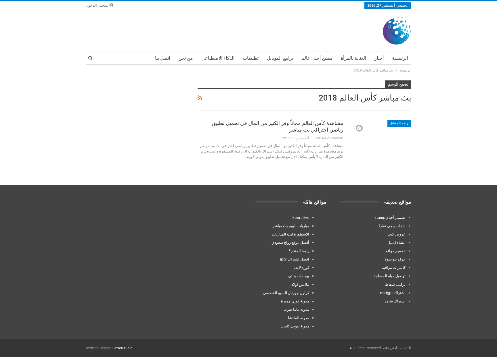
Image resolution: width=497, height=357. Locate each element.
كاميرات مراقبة (394, 267)
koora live (301, 217)
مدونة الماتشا (298, 317)
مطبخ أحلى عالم (316, 58)
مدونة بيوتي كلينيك (294, 326)
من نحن (185, 58)
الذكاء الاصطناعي (217, 58)
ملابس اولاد (300, 284)
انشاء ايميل (396, 242)
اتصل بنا (162, 58)
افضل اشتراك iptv (294, 259)
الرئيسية (400, 58)
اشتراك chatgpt (393, 292)
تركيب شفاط (395, 284)
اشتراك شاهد (395, 301)
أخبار (379, 58)
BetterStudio (122, 348)
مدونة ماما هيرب (296, 309)
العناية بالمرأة (353, 58)
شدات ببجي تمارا (392, 225)
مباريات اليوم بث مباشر (291, 225)
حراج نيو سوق (395, 259)
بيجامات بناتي (298, 275)
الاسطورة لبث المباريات (290, 234)
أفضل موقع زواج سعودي (290, 242)
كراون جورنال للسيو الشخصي (286, 292)
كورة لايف (301, 267)
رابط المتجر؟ (299, 250)
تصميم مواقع (395, 250)
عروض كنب (396, 234)
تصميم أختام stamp (390, 217)
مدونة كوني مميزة (295, 301)
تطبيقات (251, 58)
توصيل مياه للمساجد (390, 275)
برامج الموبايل (280, 58)
